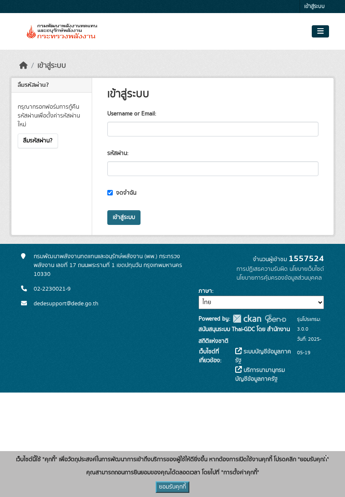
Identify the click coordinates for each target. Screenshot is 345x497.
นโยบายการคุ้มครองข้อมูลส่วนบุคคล (279, 278)
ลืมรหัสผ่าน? (38, 140)
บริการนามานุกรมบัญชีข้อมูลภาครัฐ (260, 374)
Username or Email (131, 114)
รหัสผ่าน (117, 153)
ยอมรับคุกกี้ (172, 487)
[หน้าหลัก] (23, 65)
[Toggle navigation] (320, 31)
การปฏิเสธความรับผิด (262, 269)
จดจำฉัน (125, 193)
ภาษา (205, 291)
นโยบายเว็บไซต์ (306, 269)
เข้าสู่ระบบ (314, 7)
